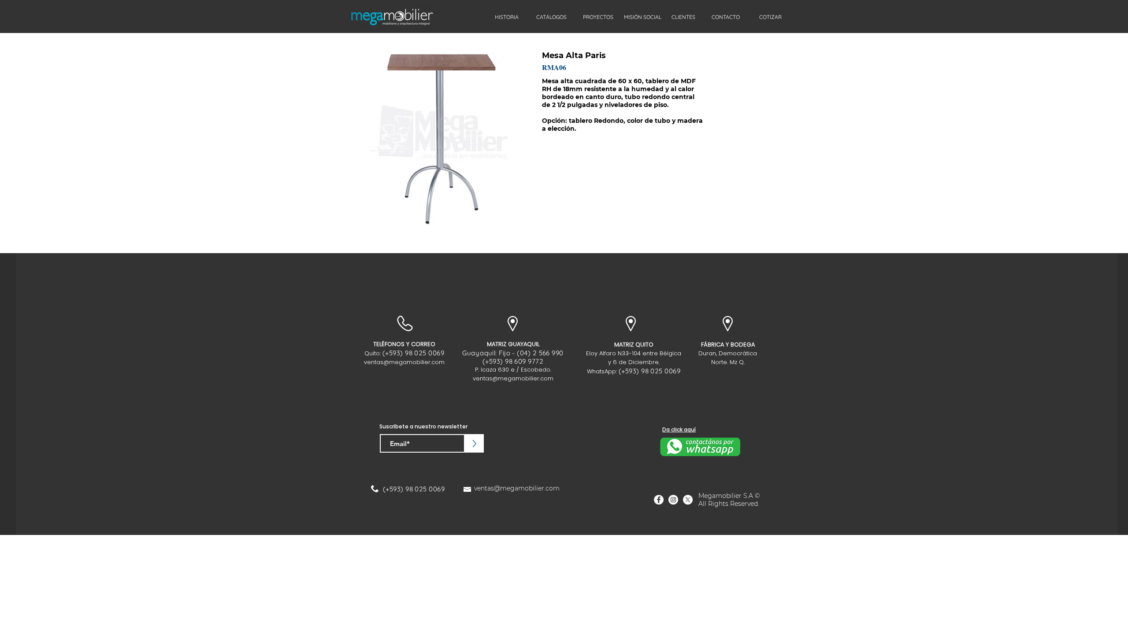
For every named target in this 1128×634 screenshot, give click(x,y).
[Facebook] (659, 500)
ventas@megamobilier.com (404, 362)
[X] (688, 500)
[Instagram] (673, 500)
